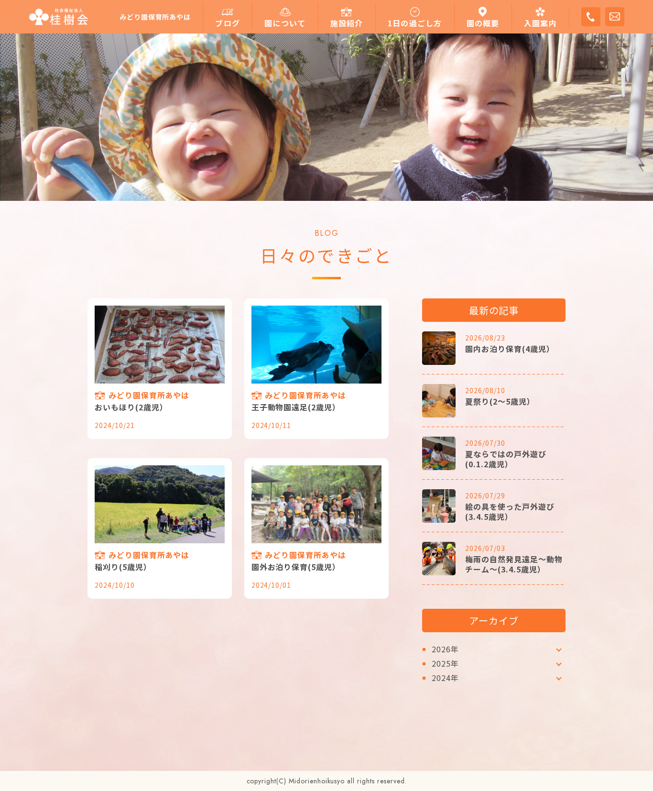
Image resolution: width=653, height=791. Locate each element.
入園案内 (540, 23)
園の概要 (483, 23)
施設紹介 (346, 23)
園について (284, 23)
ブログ (227, 23)
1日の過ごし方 (415, 23)
